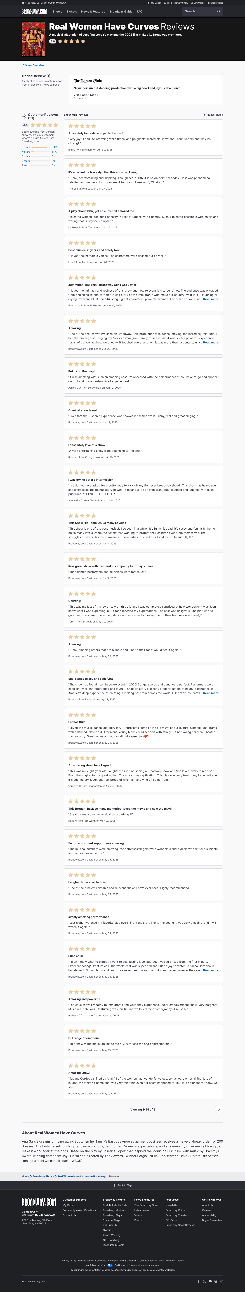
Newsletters (173, 1205)
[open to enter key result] (219, 11)
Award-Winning (112, 1235)
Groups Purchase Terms (152, 1260)
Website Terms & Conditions (92, 1260)
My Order (156, 2)
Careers (206, 1210)
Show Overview (34, 65)
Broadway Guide (121, 11)
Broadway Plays (112, 1215)
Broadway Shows (43, 1176)
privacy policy (124, 1270)
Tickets (72, 11)
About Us (207, 1205)
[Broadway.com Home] (34, 11)
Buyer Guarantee (212, 1220)
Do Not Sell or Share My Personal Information (137, 1265)
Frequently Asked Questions (79, 1210)
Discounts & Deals (113, 1244)
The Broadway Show (177, 2)
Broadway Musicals (114, 1210)
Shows (57, 11)
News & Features (93, 11)
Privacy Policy (69, 1260)
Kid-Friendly (110, 1224)
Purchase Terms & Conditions (123, 1260)
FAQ (140, 11)
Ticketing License (175, 1260)
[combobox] (202, 11)
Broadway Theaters (177, 1215)
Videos (138, 1215)
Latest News (141, 1210)
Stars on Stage (111, 1220)
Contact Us (29, 1211)
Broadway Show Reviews (180, 1224)
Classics (107, 1230)
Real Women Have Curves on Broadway (82, 1176)
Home (25, 1176)
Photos (138, 1220)
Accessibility (209, 1215)
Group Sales (216, 2)
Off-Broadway (111, 1240)
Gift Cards (199, 2)
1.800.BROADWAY (45, 2)
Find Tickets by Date (115, 1205)
